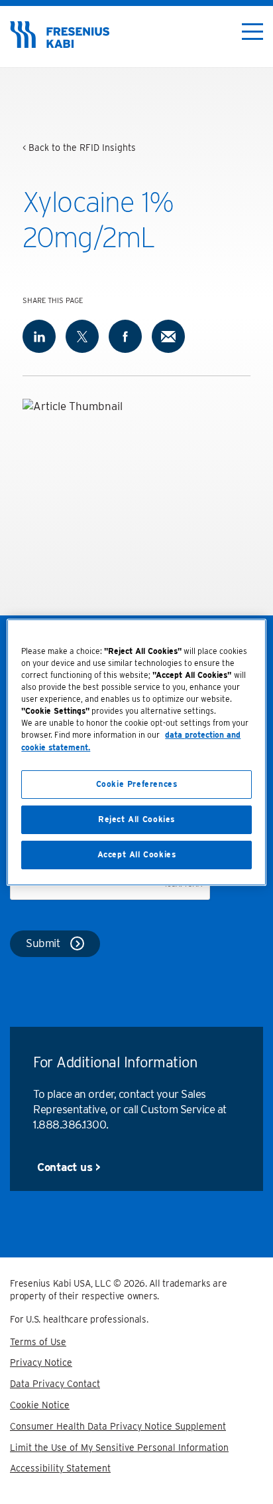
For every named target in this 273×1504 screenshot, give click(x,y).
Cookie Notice (40, 1405)
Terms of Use (38, 1342)
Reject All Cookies (136, 819)
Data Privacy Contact (55, 1383)
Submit (43, 943)
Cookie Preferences (137, 784)
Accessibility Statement (60, 1468)
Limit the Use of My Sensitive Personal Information (119, 1447)
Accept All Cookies (136, 854)
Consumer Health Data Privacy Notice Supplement (118, 1426)
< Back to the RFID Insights (79, 147)
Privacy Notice (41, 1362)
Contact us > (68, 1167)
